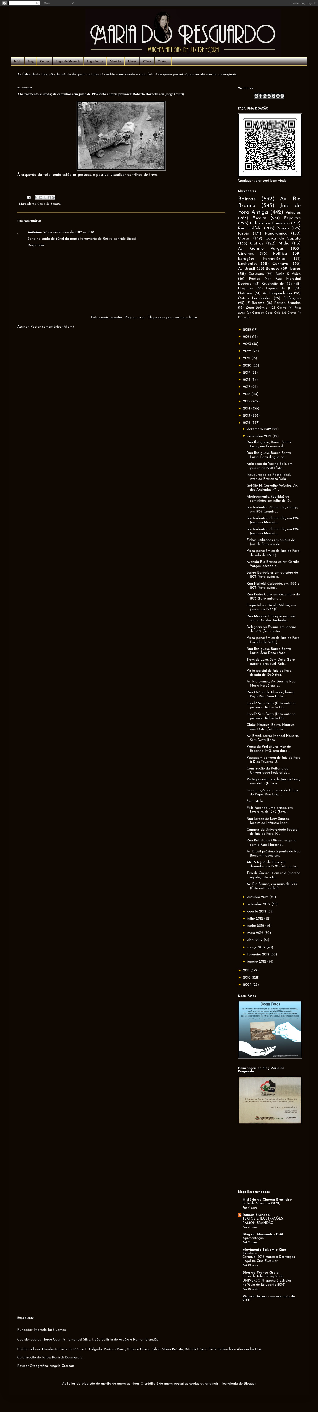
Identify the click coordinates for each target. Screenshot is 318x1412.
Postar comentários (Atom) (52, 326)
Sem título (255, 801)
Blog (31, 61)
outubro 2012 (258, 897)
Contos (44, 61)
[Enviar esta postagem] (28, 197)
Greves (291, 312)
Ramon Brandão (287, 303)
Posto (242, 317)
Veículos (293, 213)
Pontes (254, 279)
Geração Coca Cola (266, 312)
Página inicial (135, 317)
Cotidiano (256, 274)
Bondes (272, 269)
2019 (247, 372)
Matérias (115, 61)
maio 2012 (255, 933)
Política (280, 254)
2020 (247, 365)
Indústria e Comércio (270, 223)
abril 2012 (255, 940)
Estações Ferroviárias (262, 259)
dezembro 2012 (259, 429)
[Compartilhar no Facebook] (49, 197)
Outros (256, 243)
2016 (247, 394)
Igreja (243, 234)
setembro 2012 (259, 904)
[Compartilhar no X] (45, 197)
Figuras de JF (278, 288)
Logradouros (95, 61)
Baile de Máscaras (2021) (262, 1203)
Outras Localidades (254, 298)
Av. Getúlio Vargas (261, 249)
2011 (247, 970)
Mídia (283, 243)
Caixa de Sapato (49, 204)
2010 (247, 977)
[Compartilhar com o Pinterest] (53, 197)
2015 (247, 401)
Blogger (249, 1383)
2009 (247, 985)
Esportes (292, 218)
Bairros (247, 199)
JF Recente (255, 303)
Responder (36, 245)
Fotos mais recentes (106, 317)
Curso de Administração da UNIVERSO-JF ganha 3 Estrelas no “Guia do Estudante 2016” (267, 1281)
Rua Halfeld (250, 228)
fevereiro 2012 (258, 954)
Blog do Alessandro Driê (263, 1234)
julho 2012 (255, 918)
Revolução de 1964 (277, 284)
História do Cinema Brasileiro (267, 1199)
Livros (132, 61)
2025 (247, 330)
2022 (247, 351)
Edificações (292, 298)
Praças (282, 228)
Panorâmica (276, 234)
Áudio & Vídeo (288, 274)
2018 (247, 380)
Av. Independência (277, 293)
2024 (247, 337)
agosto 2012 (257, 911)
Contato (163, 61)
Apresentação (253, 1238)
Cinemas (246, 254)
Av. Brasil (246, 269)
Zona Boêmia (257, 307)
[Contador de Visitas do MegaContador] (269, 98)
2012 (247, 423)
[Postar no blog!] (41, 197)
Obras (244, 238)
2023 (247, 344)
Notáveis (245, 293)
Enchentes (247, 264)
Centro (282, 307)
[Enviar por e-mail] (37, 197)
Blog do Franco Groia (261, 1272)
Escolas (259, 218)
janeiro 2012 (257, 961)
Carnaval (280, 264)
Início (17, 61)
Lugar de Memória (68, 61)
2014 (247, 408)
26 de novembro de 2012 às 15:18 (68, 232)
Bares (295, 269)
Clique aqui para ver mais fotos (172, 317)
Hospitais (245, 288)
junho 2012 (256, 926)
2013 (247, 415)
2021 (247, 358)
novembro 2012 (259, 436)
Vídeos (147, 61)
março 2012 (257, 947)
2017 (247, 387)
